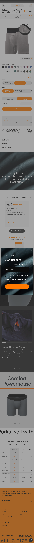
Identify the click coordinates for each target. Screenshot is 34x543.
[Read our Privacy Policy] (28, 280)
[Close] (31, 250)
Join (17, 286)
